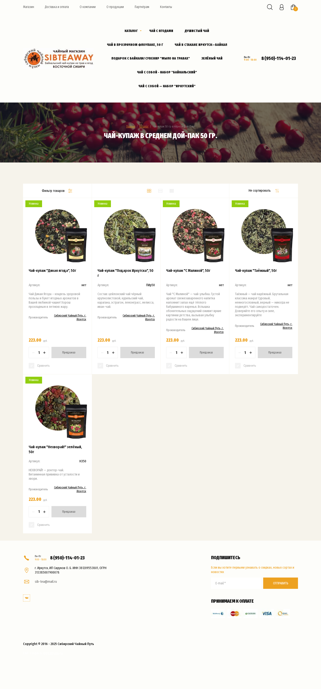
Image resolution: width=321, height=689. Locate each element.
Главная (130, 126)
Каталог (144, 126)
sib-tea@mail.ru (46, 581)
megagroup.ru (53, 653)
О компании (88, 7)
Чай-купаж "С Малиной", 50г (188, 270)
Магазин (28, 7)
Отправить (280, 583)
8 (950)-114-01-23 (278, 58)
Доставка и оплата (57, 7)
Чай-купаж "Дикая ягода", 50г (52, 270)
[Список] (160, 191)
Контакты (166, 7)
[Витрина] (149, 191)
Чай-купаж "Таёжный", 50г (256, 270)
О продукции (115, 7)
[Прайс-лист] (172, 191)
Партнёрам (142, 7)
